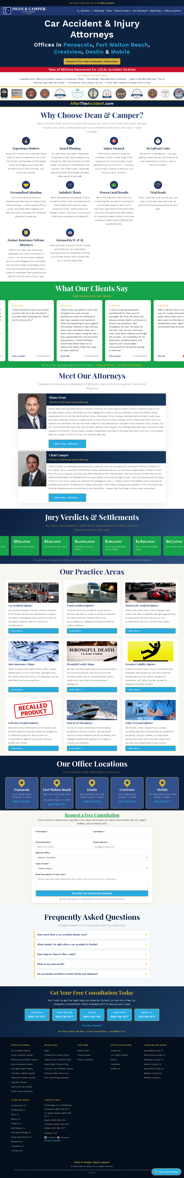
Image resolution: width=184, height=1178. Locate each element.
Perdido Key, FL (18, 1110)
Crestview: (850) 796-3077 (56, 1124)
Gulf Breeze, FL (18, 1128)
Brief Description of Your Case (51, 874)
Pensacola (77, 45)
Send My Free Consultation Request (92, 893)
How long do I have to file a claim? (56, 954)
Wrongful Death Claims (22, 1069)
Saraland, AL (17, 1141)
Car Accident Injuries (21, 1050)
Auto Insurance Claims (22, 1064)
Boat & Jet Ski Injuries (21, 1087)
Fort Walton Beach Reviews (129, 365)
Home (109, 11)
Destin (95, 52)
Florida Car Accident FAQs (56, 1055)
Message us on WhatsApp (59, 1105)
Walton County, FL (152, 1064)
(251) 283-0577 (162, 801)
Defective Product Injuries (23, 1078)
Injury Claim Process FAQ (56, 1064)
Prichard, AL (17, 1151)
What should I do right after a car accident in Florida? (67, 944)
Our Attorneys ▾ (140, 11)
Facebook (65, 1137)
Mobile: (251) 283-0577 (55, 1128)
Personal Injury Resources (56, 1073)
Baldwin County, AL (153, 1073)
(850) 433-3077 (22, 801)
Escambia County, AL (154, 1069)
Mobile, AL (116, 1069)
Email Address (100, 842)
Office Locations (172, 11)
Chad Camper (84, 1055)
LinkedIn (52, 1137)
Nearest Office (43, 853)
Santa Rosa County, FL (155, 1055)
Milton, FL (16, 1119)
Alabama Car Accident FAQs (57, 1060)
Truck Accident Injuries (22, 1055)
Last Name (99, 831)
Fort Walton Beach (122, 45)
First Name (42, 831)
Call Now (83, 11)
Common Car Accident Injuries (58, 1069)
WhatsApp (99, 11)
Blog (46, 1050)
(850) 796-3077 (57, 804)
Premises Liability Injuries (23, 1073)
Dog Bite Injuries (19, 1082)
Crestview (68, 52)
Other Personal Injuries (22, 1091)
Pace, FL (15, 1114)
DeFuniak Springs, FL (21, 1132)
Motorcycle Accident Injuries (24, 1060)
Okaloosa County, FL (154, 1060)
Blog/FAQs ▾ (156, 11)
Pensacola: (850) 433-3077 (57, 1109)
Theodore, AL (17, 1146)
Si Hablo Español (105, 3)
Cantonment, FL (19, 1105)
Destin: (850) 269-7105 (55, 1120)
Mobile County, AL (152, 1078)
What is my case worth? (50, 964)
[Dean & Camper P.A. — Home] (24, 10)
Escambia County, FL (154, 1050)
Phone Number (43, 842)
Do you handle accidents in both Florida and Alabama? (67, 974)
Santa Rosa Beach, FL (21, 1137)
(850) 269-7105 (92, 801)
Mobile (120, 52)
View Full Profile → (67, 444)
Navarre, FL (16, 1123)
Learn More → (18, 631)
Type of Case (43, 864)
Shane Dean (83, 1050)
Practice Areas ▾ (122, 11)
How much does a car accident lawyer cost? (62, 934)
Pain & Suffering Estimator (56, 1078)
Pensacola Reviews (105, 365)
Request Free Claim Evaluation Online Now (92, 61)
